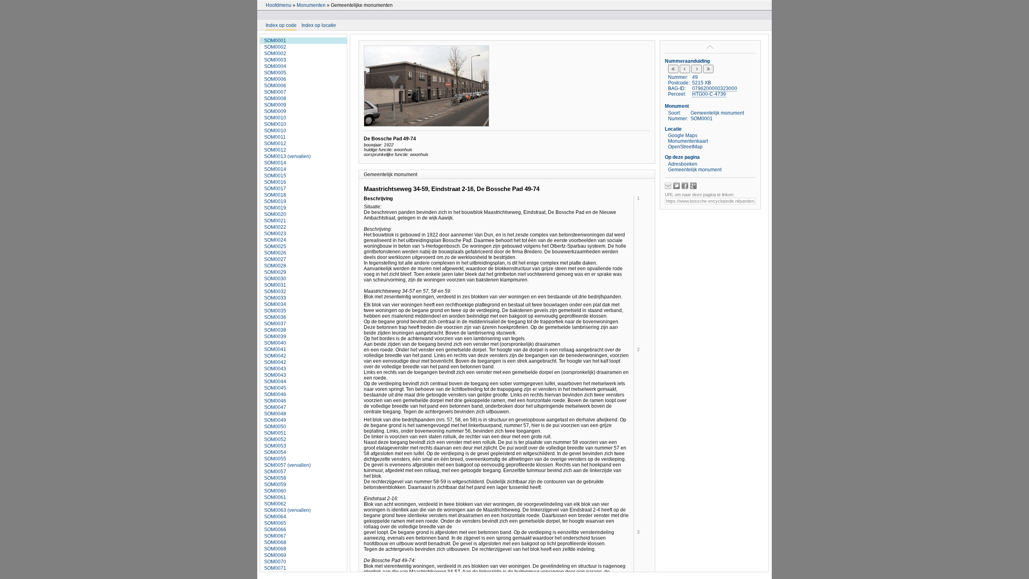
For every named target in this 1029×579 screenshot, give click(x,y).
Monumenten (311, 5)
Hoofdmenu (278, 5)
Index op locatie (318, 25)
